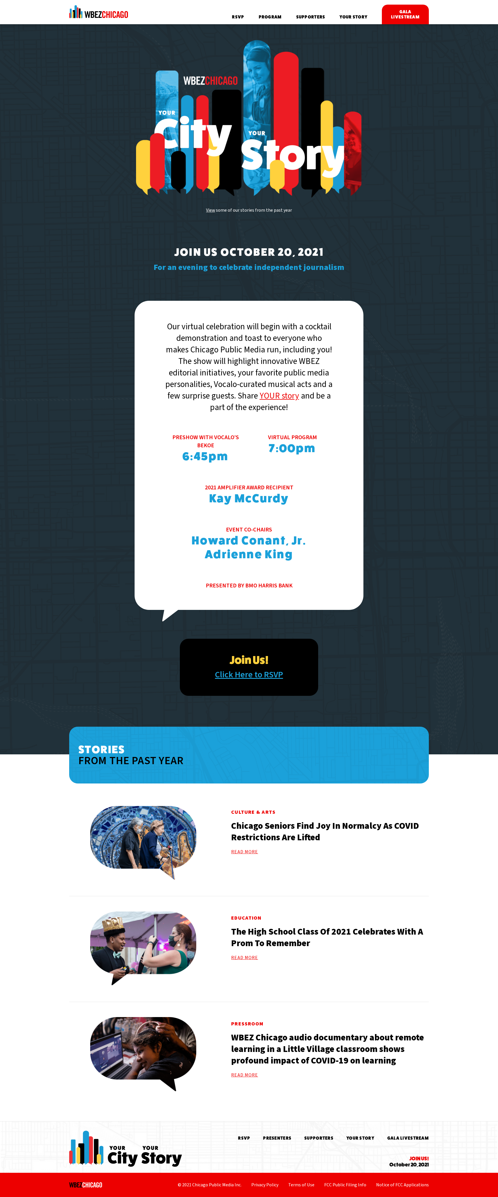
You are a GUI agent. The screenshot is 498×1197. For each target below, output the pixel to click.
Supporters (310, 16)
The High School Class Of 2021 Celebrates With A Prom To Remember (327, 937)
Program (270, 16)
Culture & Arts (253, 812)
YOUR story (279, 396)
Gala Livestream (408, 1138)
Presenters (277, 1138)
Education (246, 918)
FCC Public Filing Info (345, 1185)
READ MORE (244, 852)
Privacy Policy (264, 1185)
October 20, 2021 (409, 1162)
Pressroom (247, 1023)
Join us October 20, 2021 (249, 252)
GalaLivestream (405, 14)
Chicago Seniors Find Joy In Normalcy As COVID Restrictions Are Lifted (325, 832)
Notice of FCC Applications (402, 1185)
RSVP (238, 16)
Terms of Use (301, 1185)
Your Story (353, 16)
